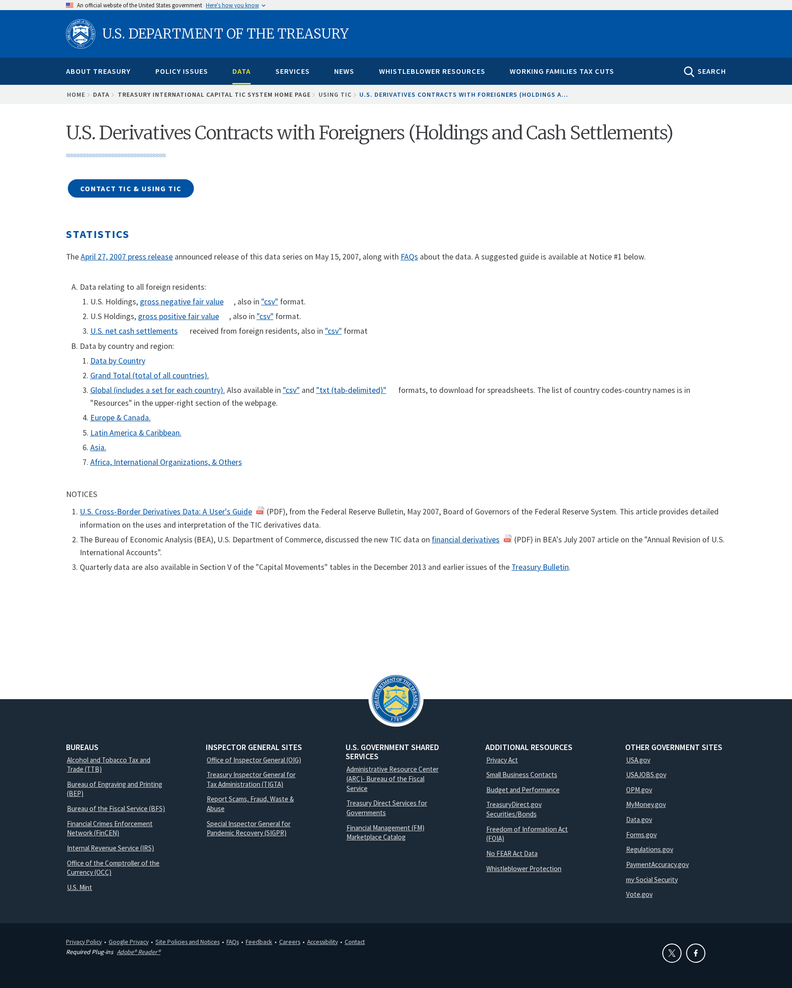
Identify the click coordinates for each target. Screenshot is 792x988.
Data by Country (117, 361)
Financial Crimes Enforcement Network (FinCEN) (110, 828)
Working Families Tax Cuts (562, 71)
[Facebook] (695, 953)
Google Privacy (128, 942)
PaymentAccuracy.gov (657, 864)
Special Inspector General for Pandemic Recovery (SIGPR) (249, 828)
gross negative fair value (182, 302)
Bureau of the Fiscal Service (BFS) (116, 808)
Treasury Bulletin (540, 567)
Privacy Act (502, 760)
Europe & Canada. (120, 418)
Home (76, 94)
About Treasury (98, 71)
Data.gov (639, 819)
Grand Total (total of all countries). (149, 375)
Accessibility (322, 942)
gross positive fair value (178, 316)
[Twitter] (672, 953)
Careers (289, 942)
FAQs (409, 257)
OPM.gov (639, 789)
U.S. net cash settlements (134, 331)
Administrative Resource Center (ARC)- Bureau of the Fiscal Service (392, 778)
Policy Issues (181, 71)
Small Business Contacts (521, 774)
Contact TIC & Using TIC (131, 188)
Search (712, 71)
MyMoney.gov (646, 804)
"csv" (269, 302)
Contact (355, 942)
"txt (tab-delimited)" (351, 390)
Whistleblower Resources (432, 71)
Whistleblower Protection (523, 868)
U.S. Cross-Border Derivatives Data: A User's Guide (166, 512)
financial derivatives (466, 540)
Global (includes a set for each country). (157, 390)
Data (241, 71)
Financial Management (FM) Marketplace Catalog (385, 832)
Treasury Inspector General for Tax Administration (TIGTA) (251, 779)
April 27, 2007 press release (127, 257)
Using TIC (335, 94)
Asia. (98, 447)
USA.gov (638, 760)
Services (292, 71)
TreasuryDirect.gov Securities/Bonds (514, 809)
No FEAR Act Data (512, 853)
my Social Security (652, 879)
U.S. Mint (79, 887)
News (344, 71)
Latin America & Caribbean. (136, 433)
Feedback (259, 942)
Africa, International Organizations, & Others (166, 462)
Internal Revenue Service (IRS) (110, 848)
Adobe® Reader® (138, 952)
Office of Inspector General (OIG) (254, 760)
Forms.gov (641, 834)
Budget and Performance (523, 789)
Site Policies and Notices (187, 942)
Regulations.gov (649, 849)
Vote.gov (639, 894)
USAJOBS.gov (646, 774)
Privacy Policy (84, 942)
